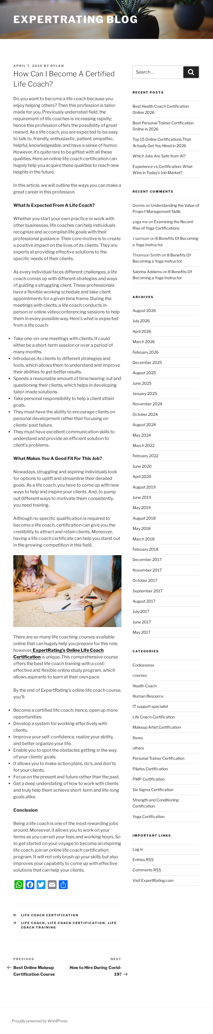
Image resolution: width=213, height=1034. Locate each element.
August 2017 (144, 601)
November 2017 (147, 570)
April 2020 (142, 476)
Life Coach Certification (50, 915)
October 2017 (145, 580)
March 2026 (144, 341)
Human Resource (148, 696)
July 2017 (141, 611)
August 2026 (144, 310)
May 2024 (142, 435)
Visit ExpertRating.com (153, 880)
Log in (138, 849)
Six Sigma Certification (153, 789)
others (138, 748)
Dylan (57, 66)
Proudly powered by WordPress (39, 1020)
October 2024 (145, 414)
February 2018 (145, 549)
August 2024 (144, 424)
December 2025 (147, 362)
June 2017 (142, 622)
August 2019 (144, 487)
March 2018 (143, 539)
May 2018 (142, 528)
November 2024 (147, 403)
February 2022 (145, 455)
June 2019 (142, 497)
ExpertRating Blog (75, 19)
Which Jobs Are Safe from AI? (159, 156)
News (138, 737)
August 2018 (144, 518)
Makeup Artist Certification (157, 727)
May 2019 (142, 507)
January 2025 (145, 393)
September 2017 (148, 590)
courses (140, 675)
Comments (147, 869)
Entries (143, 859)
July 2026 (141, 320)
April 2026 (142, 331)
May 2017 (141, 632)
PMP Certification (149, 779)
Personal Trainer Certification (158, 758)
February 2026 (146, 352)
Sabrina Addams (147, 271)
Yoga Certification (148, 816)
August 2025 (144, 372)
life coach (33, 923)
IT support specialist (150, 706)
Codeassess (143, 665)
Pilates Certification (150, 768)
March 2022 (143, 445)
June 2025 (142, 383)
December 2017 (147, 559)
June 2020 (142, 466)
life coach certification (76, 923)
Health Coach (145, 685)
